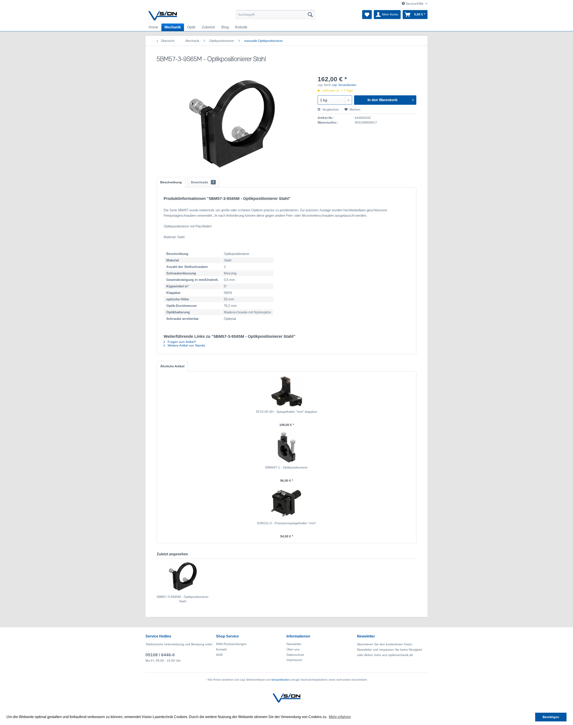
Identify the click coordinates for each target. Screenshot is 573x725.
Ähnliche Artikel (172, 366)
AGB (219, 655)
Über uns (292, 649)
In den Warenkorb (383, 100)
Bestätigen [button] (551, 717)
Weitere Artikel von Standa (186, 345)
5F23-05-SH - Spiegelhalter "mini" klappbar (286, 411)
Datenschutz (295, 655)
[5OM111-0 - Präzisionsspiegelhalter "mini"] (286, 503)
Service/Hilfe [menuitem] (414, 3)
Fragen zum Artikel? (181, 342)
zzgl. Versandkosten (344, 85)
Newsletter (293, 644)
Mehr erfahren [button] (340, 717)
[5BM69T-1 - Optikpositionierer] (286, 447)
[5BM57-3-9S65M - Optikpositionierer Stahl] (183, 576)
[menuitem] (275, 14)
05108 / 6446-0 (160, 654)
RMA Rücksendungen (231, 644)
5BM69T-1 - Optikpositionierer (286, 467)
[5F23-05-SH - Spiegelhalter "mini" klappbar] (286, 391)
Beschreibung (171, 182)
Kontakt (221, 649)
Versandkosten (280, 679)
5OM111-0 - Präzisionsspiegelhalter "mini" (286, 523)
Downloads (202, 182)
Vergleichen (330, 109)
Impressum (294, 660)
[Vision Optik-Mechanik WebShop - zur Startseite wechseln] (163, 15)
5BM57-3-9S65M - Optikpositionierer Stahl (183, 599)
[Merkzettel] (367, 14)
